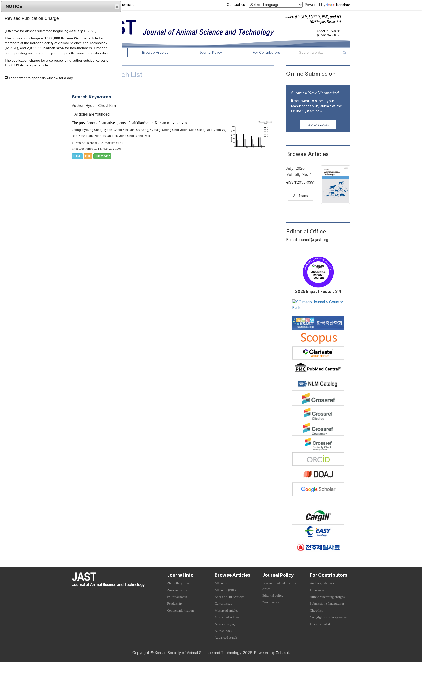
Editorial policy (272, 595)
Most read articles (226, 610)
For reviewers (318, 590)
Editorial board (177, 597)
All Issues (300, 196)
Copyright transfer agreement (329, 617)
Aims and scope (177, 590)
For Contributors (266, 52)
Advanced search (226, 637)
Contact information (180, 610)
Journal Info (180, 575)
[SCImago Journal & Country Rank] (318, 304)
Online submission (122, 5)
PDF (88, 156)
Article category (225, 624)
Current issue (223, 603)
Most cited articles (227, 617)
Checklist (316, 610)
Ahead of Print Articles (229, 597)
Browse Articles (155, 52)
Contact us (236, 5)
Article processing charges (327, 597)
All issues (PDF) (225, 590)
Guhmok (283, 652)
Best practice (270, 602)
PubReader (102, 156)
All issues (221, 583)
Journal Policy (211, 52)
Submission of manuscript (327, 603)
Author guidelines (322, 583)
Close (117, 6)
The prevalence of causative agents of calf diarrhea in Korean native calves (129, 123)
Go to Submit (318, 124)
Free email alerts (320, 624)
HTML (77, 156)
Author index (223, 631)
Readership (174, 603)
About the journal (178, 583)
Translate (342, 5)
